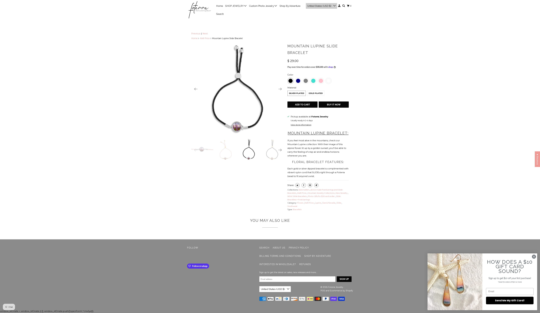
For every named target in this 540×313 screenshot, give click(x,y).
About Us (279, 247)
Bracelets (297, 209)
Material (291, 87)
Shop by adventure (317, 256)
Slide (339, 203)
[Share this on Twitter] (297, 185)
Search (220, 14)
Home (219, 5)
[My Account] (339, 6)
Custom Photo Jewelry (261, 5)
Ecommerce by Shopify (341, 290)
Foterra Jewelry (336, 287)
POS (322, 290)
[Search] (344, 6)
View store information (301, 125)
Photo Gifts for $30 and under (321, 196)
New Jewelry (342, 193)
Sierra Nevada (329, 203)
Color (290, 74)
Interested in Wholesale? (277, 264)
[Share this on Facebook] (303, 185)
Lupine (318, 203)
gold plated (316, 93)
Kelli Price (205, 38)
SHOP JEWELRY (234, 5)
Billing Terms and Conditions (280, 256)
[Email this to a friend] (316, 185)
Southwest (292, 206)
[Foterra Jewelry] (199, 10)
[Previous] (196, 89)
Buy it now (334, 104)
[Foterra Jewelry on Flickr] (187, 256)
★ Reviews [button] (537, 159)
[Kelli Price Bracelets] (238, 89)
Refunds (305, 264)
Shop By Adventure (290, 5)
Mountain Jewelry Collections (321, 193)
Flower (300, 203)
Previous (195, 33)
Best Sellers (304, 190)
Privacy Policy (299, 247)
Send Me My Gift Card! (510, 300)
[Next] (280, 89)
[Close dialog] (534, 257)
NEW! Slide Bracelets (297, 196)
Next (205, 33)
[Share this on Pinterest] (309, 185)
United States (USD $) (319, 5)
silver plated (296, 93)
